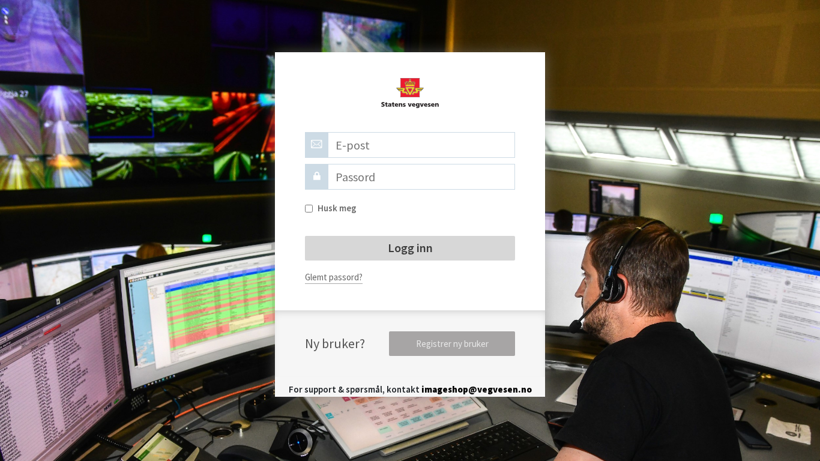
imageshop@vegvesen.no (476, 389)
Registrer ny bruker (452, 343)
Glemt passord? (334, 277)
